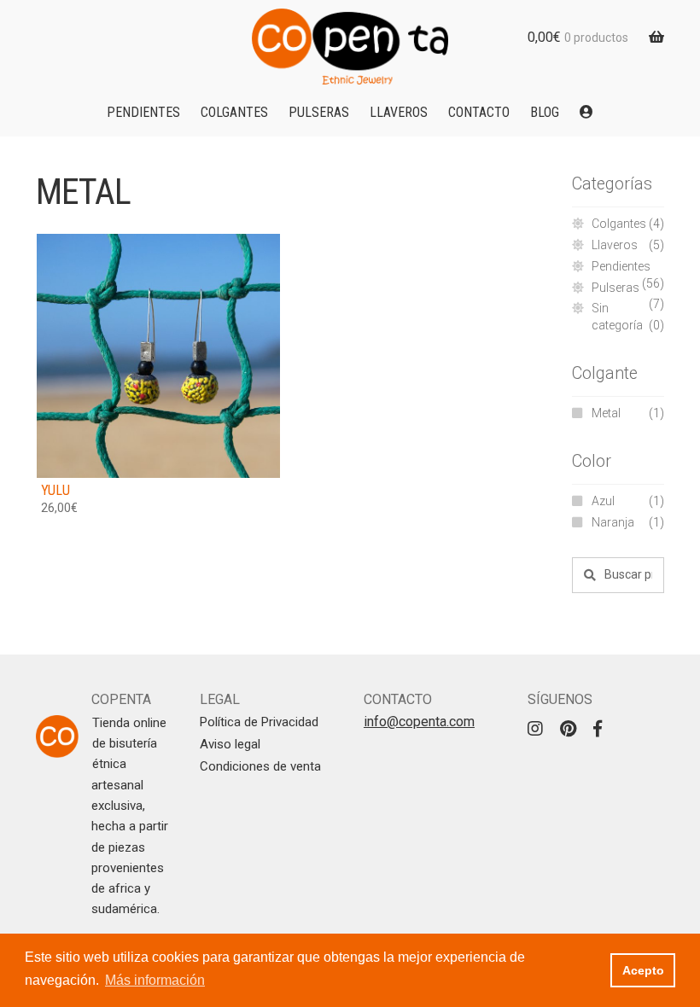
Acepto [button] (643, 970)
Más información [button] (155, 980)
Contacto (479, 112)
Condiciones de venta (260, 766)
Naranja (613, 522)
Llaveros (399, 112)
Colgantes (234, 112)
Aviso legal (230, 744)
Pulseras (319, 112)
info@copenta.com (419, 721)
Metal (606, 413)
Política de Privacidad (259, 722)
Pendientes (143, 112)
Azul (603, 501)
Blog (544, 112)
